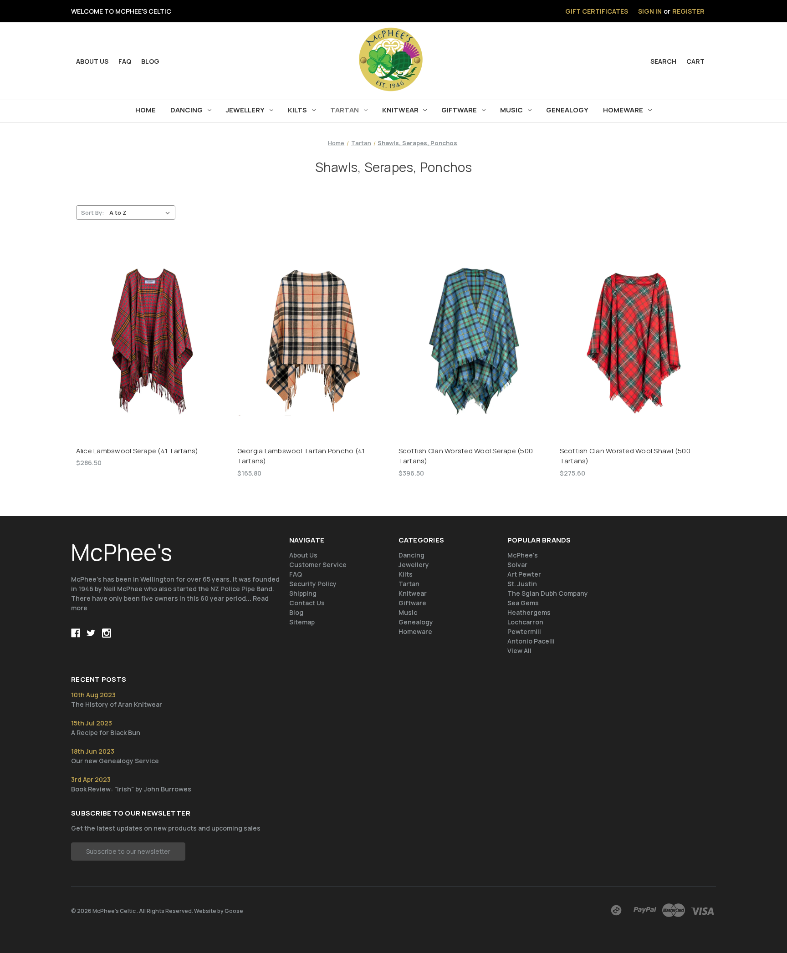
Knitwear (400, 110)
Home (145, 110)
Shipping (303, 593)
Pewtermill (524, 631)
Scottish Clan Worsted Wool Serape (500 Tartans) (466, 456)
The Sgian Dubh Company (547, 593)
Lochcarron (525, 622)
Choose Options (474, 349)
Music (511, 110)
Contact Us (307, 602)
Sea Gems (523, 602)
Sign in (650, 11)
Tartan (344, 110)
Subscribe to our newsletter (128, 851)
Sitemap (302, 622)
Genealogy (567, 110)
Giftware (459, 110)
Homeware (623, 110)
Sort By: (92, 212)
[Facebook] (75, 633)
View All (519, 650)
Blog (150, 61)
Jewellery (245, 110)
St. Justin (522, 583)
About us (92, 61)
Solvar (517, 564)
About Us (303, 555)
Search (663, 61)
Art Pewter (524, 574)
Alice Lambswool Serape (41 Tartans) (137, 451)
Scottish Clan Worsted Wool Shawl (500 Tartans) (625, 456)
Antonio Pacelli (531, 641)
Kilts (297, 110)
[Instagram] (106, 633)
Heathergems (529, 612)
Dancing (186, 110)
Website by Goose (218, 911)
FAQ (124, 61)
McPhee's (522, 555)
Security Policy (313, 583)
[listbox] (141, 212)
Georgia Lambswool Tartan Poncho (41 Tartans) (301, 456)
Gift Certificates (596, 11)
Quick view (152, 333)
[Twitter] (91, 633)
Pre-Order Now (152, 349)
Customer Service (318, 564)
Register (688, 11)
